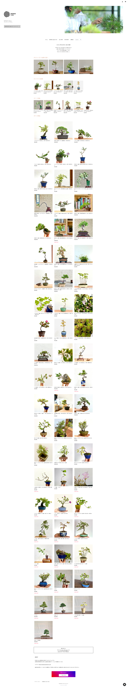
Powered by (62, 685)
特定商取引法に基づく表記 (45, 681)
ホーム (46, 39)
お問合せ (72, 39)
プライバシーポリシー (37, 681)
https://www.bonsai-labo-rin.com (45, 664)
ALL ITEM (61, 39)
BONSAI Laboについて (53, 39)
